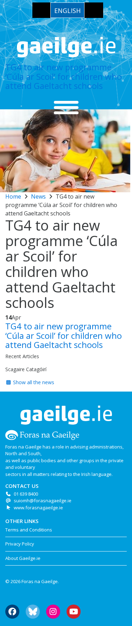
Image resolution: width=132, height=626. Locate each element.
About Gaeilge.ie (22, 558)
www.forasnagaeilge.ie (38, 507)
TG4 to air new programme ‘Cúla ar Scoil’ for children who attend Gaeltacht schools (63, 76)
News (38, 196)
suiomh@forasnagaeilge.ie (42, 500)
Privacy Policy (19, 544)
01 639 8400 (26, 494)
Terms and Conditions (28, 530)
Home (13, 196)
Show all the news (33, 382)
